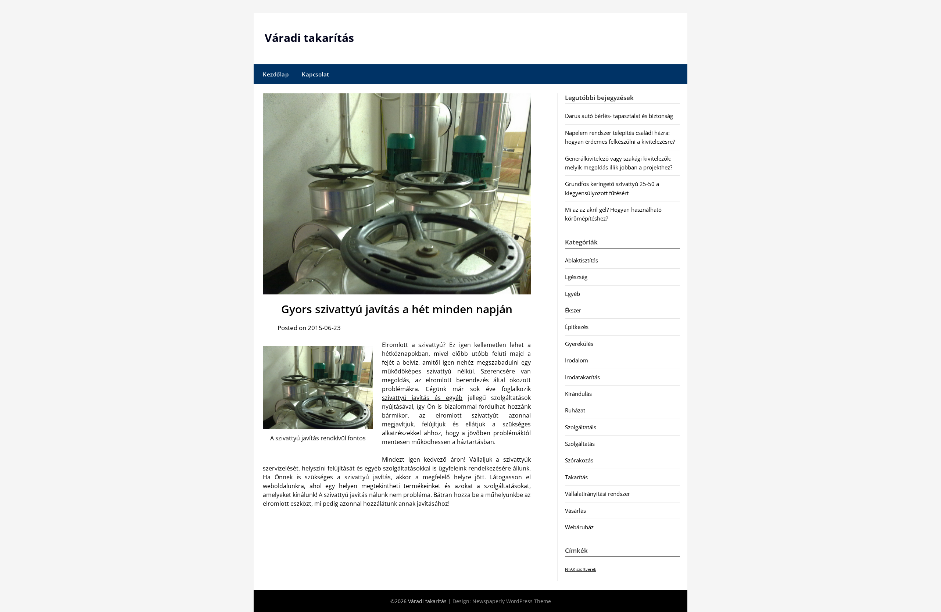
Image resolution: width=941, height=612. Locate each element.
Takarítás (576, 477)
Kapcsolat (315, 74)
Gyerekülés (579, 343)
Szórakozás (579, 460)
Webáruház (579, 527)
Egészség (576, 276)
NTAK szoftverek (580, 569)
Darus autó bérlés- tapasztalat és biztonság (619, 115)
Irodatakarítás (582, 377)
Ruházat (575, 410)
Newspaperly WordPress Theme (511, 601)
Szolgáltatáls (580, 427)
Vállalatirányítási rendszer (597, 493)
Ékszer (573, 310)
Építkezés (576, 326)
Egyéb (572, 293)
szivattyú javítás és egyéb (422, 398)
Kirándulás (578, 393)
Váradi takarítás (309, 37)
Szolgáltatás (580, 443)
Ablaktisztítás (581, 260)
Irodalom (576, 360)
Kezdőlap (276, 74)
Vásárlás (575, 510)
